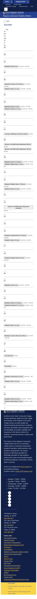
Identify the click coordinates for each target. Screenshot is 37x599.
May (7, 29)
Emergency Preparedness (12, 543)
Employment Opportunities (12, 554)
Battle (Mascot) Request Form (14, 545)
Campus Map (17, 4)
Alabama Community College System (16, 552)
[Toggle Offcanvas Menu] (5, 21)
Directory (8, 4)
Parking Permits (9, 540)
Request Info (20, 1)
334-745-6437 (8, 525)
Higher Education (13, 591)
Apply (7, 1)
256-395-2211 (8, 518)
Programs (6, 16)
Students (22, 16)
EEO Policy (7, 563)
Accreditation (8, 550)
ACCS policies (25, 467)
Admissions (14, 16)
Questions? (7, 547)
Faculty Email (8, 577)
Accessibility (11, 583)
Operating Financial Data (12, 566)
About (5, 18)
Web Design (21, 591)
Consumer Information (11, 570)
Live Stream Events (10, 538)
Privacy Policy (8, 561)
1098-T (6, 573)
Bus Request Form (10, 575)
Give (32, 6)
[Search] (6, 9)
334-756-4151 (8, 532)
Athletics (28, 16)
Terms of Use (8, 559)
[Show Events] (5, 60)
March (7, 21)
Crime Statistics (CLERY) (12, 568)
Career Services (23, 6)
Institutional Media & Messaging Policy (16, 579)
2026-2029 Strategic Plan (24, 471)
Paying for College (11, 6)
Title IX (6, 556)
